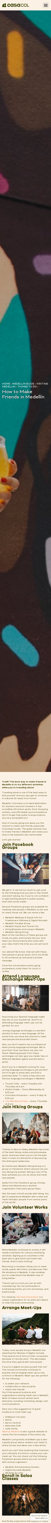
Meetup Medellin (11, 1432)
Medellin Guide (23, 383)
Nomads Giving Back (28, 1297)
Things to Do (27, 386)
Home (6, 383)
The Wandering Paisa (16, 1101)
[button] (46, 5)
